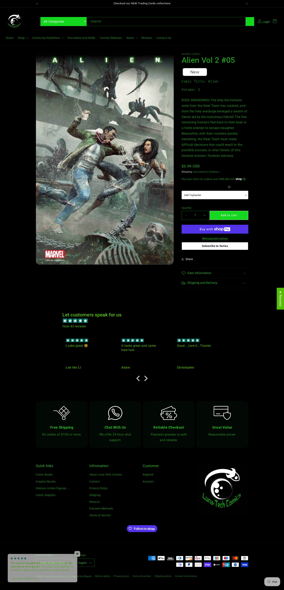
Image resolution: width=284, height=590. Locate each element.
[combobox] (170, 21)
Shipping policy (163, 576)
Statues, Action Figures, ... (53, 488)
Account (148, 481)
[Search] (250, 21)
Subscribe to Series (215, 246)
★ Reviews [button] (280, 298)
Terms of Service (100, 515)
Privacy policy (121, 576)
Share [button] (189, 259)
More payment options (215, 238)
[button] (23, 38)
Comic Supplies (45, 495)
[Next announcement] (247, 3)
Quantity (186, 207)
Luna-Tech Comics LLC (57, 576)
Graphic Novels (45, 481)
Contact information (186, 576)
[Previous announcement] (37, 3)
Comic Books (44, 474)
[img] (143, 321)
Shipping (187, 171)
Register (148, 474)
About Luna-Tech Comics (105, 474)
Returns (94, 501)
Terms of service (142, 576)
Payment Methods (101, 508)
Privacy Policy (98, 488)
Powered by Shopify (80, 576)
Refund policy (102, 576)
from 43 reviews (74, 326)
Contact (94, 481)
